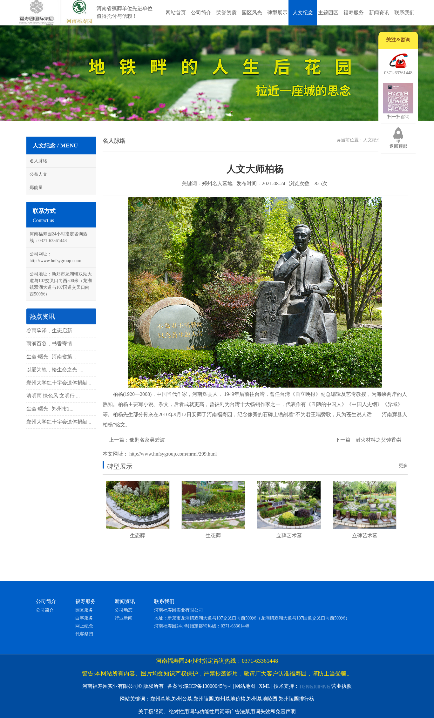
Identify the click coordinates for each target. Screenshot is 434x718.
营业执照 (341, 686)
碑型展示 (277, 12)
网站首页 (176, 12)
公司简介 (201, 12)
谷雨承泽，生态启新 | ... (52, 330)
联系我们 (404, 12)
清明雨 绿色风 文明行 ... (53, 395)
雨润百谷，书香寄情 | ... (52, 343)
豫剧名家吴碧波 (147, 440)
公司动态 (123, 610)
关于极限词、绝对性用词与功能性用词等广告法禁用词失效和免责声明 (217, 711)
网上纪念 (84, 626)
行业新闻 (123, 618)
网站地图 (245, 686)
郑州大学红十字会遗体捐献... (58, 382)
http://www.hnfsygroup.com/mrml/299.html (172, 454)
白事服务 (84, 618)
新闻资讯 (379, 12)
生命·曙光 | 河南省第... (51, 356)
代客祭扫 (84, 634)
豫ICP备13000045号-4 (208, 686)
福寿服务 (353, 12)
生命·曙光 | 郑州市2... (49, 408)
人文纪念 (303, 12)
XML (264, 686)
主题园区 (328, 12)
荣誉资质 (226, 12)
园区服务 (84, 610)
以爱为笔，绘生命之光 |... (54, 369)
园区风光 (252, 12)
